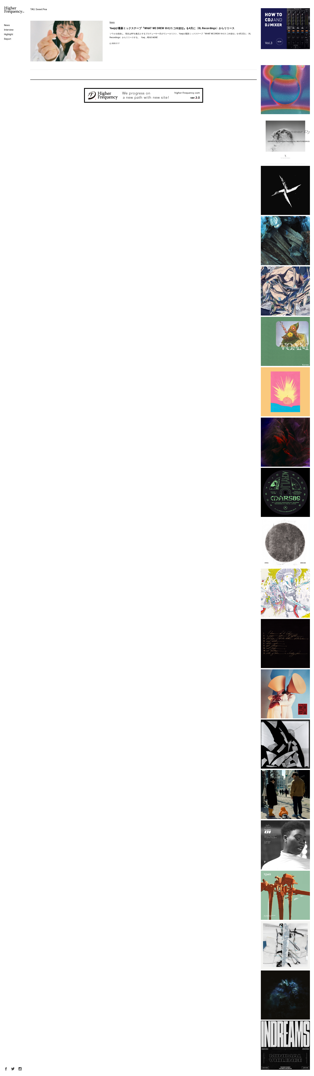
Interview (9, 29)
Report (7, 39)
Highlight (8, 34)
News (7, 25)
